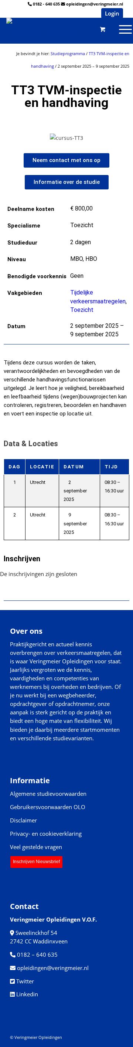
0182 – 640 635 (37, 954)
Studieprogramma (68, 53)
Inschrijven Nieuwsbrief (36, 861)
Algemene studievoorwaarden (48, 793)
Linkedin (27, 994)
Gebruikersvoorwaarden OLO (47, 807)
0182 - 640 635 (46, 4)
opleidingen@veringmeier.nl (94, 4)
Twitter (25, 981)
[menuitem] (96, 29)
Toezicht (81, 309)
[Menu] (96, 29)
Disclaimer (23, 820)
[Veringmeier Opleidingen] (51, 29)
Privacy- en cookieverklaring (46, 833)
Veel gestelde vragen (36, 847)
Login (112, 13)
